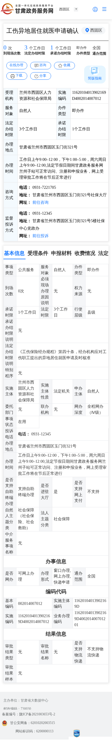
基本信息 (14, 253)
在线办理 (16, 65)
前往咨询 (40, 202)
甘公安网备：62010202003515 (32, 723)
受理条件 (38, 253)
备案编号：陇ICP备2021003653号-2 (28, 714)
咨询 (42, 65)
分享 (42, 76)
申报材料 (61, 253)
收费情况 (85, 253)
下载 (19, 75)
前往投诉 (40, 236)
